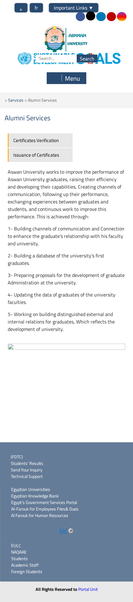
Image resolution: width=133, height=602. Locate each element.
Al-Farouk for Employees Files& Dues (45, 509)
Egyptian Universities (30, 489)
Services (16, 100)
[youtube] (111, 16)
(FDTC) (17, 457)
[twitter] (90, 15)
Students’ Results (27, 463)
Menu (72, 78)
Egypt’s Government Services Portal (44, 502)
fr (36, 7)
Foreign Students (26, 572)
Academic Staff (25, 565)
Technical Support (27, 476)
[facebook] (80, 16)
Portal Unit (88, 589)
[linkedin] (100, 16)
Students (19, 559)
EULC (16, 546)
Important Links (73, 7)
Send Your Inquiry (26, 470)
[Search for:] (66, 58)
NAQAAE (19, 552)
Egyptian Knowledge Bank (35, 496)
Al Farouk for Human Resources (39, 515)
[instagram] (121, 16)
